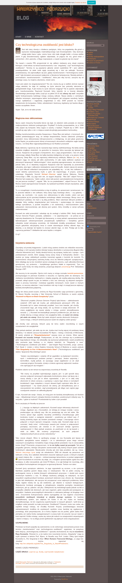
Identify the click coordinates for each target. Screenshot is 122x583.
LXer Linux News (94, 152)
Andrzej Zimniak (93, 104)
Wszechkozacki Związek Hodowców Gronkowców (95, 127)
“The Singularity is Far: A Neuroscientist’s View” (36, 349)
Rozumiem (91, 2)
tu (74, 157)
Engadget (91, 148)
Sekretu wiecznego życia (25, 452)
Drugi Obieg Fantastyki (96, 110)
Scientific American (94, 160)
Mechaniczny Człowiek (96, 117)
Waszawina (92, 124)
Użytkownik (90, 216)
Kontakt (39, 37)
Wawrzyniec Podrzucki (26, 562)
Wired (90, 162)
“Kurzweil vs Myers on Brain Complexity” (32, 296)
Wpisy (90, 206)
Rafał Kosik (92, 119)
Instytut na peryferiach (96, 61)
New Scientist (93, 156)
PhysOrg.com (93, 158)
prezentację (66, 267)
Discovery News (93, 146)
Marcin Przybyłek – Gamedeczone (94, 114)
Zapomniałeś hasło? (95, 232)
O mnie (28, 37)
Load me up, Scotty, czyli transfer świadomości (46, 552)
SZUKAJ (90, 43)
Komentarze (92, 208)
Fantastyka (57, 562)
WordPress (64, 579)
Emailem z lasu (93, 112)
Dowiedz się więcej (80, 2)
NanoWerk (91, 154)
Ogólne (90, 52)
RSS (23, 563)
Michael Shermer (49, 174)
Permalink (18, 563)
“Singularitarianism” (41, 335)
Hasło (88, 221)
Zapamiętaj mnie (94, 226)
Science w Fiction (94, 63)
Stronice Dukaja (93, 122)
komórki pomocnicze (75, 273)
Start (18, 37)
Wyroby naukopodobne (96, 56)
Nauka (90, 54)
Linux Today (92, 150)
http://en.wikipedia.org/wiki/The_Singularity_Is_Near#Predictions (44, 544)
